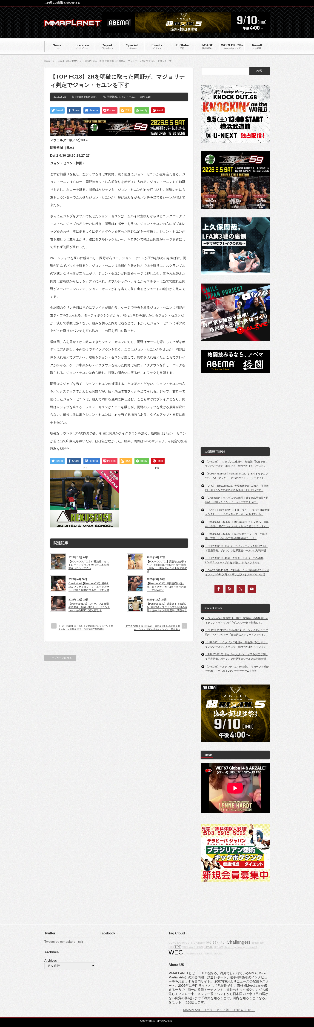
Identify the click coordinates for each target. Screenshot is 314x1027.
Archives (50, 960)
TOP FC (208, 953)
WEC (175, 952)
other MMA (71, 61)
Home (47, 61)
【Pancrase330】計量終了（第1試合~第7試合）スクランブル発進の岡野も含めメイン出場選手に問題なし (167, 607)
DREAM (218, 947)
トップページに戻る (60, 657)
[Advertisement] (157, 498)
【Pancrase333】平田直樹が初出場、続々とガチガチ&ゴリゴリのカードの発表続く (166, 586)
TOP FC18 (144, 96)
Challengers (239, 942)
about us (229, 947)
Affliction (200, 942)
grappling (239, 947)
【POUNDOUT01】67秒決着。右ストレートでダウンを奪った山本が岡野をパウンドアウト (89, 565)
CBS (171, 947)
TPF (177, 947)
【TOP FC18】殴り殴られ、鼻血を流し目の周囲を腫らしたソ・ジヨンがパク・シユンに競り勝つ (152, 628)
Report (60, 61)
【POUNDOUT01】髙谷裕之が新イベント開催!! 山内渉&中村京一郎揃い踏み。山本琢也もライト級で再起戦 (167, 566)
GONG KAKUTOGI (179, 942)
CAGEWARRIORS (192, 947)
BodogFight (257, 942)
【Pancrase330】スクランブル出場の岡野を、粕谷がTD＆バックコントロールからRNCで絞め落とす (89, 607)
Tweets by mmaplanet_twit (63, 941)
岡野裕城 (112, 96)
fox (201, 953)
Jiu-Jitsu (218, 953)
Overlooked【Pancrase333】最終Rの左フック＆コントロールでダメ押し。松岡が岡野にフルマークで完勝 (89, 586)
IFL (193, 942)
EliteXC (208, 947)
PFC (208, 942)
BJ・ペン (219, 942)
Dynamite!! (251, 947)
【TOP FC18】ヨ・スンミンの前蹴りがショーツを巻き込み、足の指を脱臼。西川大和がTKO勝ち (85, 627)
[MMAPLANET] (73, 24)
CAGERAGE (191, 953)
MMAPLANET (165, 1020)
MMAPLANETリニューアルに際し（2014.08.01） (219, 1010)
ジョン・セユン (128, 96)
